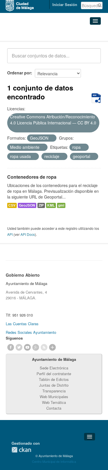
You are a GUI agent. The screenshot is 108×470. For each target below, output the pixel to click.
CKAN (21, 450)
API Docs (27, 234)
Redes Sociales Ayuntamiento (31, 332)
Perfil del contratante (54, 373)
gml (61, 205)
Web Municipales (54, 396)
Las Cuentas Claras (22, 323)
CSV (12, 205)
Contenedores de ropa (31, 177)
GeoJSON (27, 205)
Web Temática (54, 402)
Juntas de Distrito (54, 385)
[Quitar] (12, 129)
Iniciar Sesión (64, 4)
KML (51, 205)
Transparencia (54, 391)
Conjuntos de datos (32, 34)
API (10, 234)
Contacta (53, 408)
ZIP (41, 205)
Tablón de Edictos (54, 379)
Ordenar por (19, 73)
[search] (92, 59)
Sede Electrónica (54, 368)
